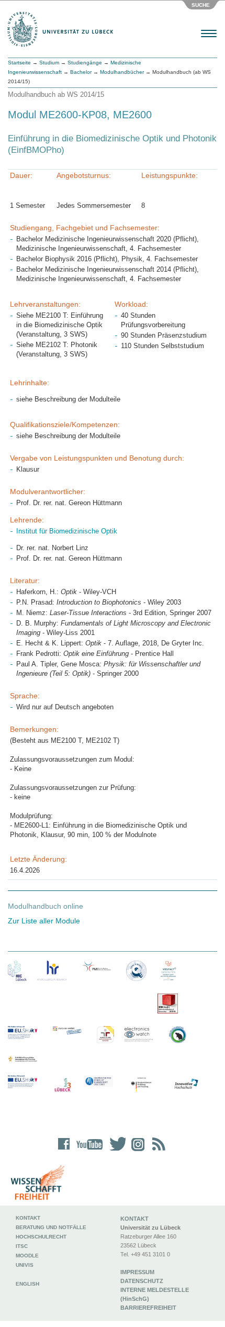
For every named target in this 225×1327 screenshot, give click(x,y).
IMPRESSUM (137, 1272)
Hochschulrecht (41, 1237)
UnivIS (24, 1265)
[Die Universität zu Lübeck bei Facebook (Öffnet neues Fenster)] (64, 1151)
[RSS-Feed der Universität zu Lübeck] (157, 1151)
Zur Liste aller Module (44, 921)
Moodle (27, 1255)
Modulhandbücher (122, 72)
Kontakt (28, 1218)
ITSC (22, 1246)
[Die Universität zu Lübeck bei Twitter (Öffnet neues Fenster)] (115, 1151)
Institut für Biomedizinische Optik (66, 531)
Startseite (19, 62)
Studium (49, 62)
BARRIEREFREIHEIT (148, 1307)
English (28, 1284)
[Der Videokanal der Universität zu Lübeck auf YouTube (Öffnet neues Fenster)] (88, 1151)
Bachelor (81, 72)
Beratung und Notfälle (51, 1227)
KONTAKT (134, 1219)
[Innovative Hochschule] (185, 1084)
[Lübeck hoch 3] (62, 1085)
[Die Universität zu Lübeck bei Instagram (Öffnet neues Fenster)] (136, 1151)
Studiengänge (85, 62)
